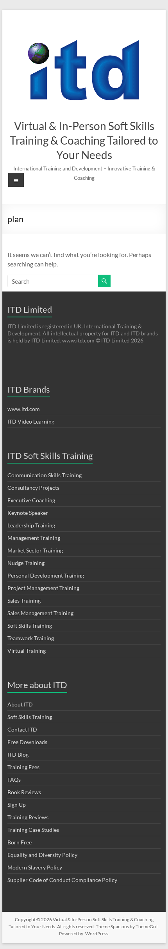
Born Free (19, 842)
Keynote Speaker (27, 512)
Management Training (33, 537)
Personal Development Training (45, 575)
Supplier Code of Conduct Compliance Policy (62, 880)
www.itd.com (23, 409)
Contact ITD (22, 729)
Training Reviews (27, 817)
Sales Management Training (40, 613)
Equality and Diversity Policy (42, 854)
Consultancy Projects (33, 487)
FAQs (14, 779)
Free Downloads (27, 742)
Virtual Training (26, 650)
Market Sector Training (35, 550)
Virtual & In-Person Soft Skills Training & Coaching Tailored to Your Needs (84, 140)
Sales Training (24, 600)
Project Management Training (43, 588)
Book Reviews (24, 792)
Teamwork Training (30, 638)
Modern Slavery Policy (34, 867)
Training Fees (23, 767)
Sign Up (16, 804)
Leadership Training (31, 525)
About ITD (20, 704)
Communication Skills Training (44, 475)
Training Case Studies (33, 829)
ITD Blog (18, 754)
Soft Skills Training (29, 625)
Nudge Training (26, 563)
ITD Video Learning (30, 421)
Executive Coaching (31, 500)
